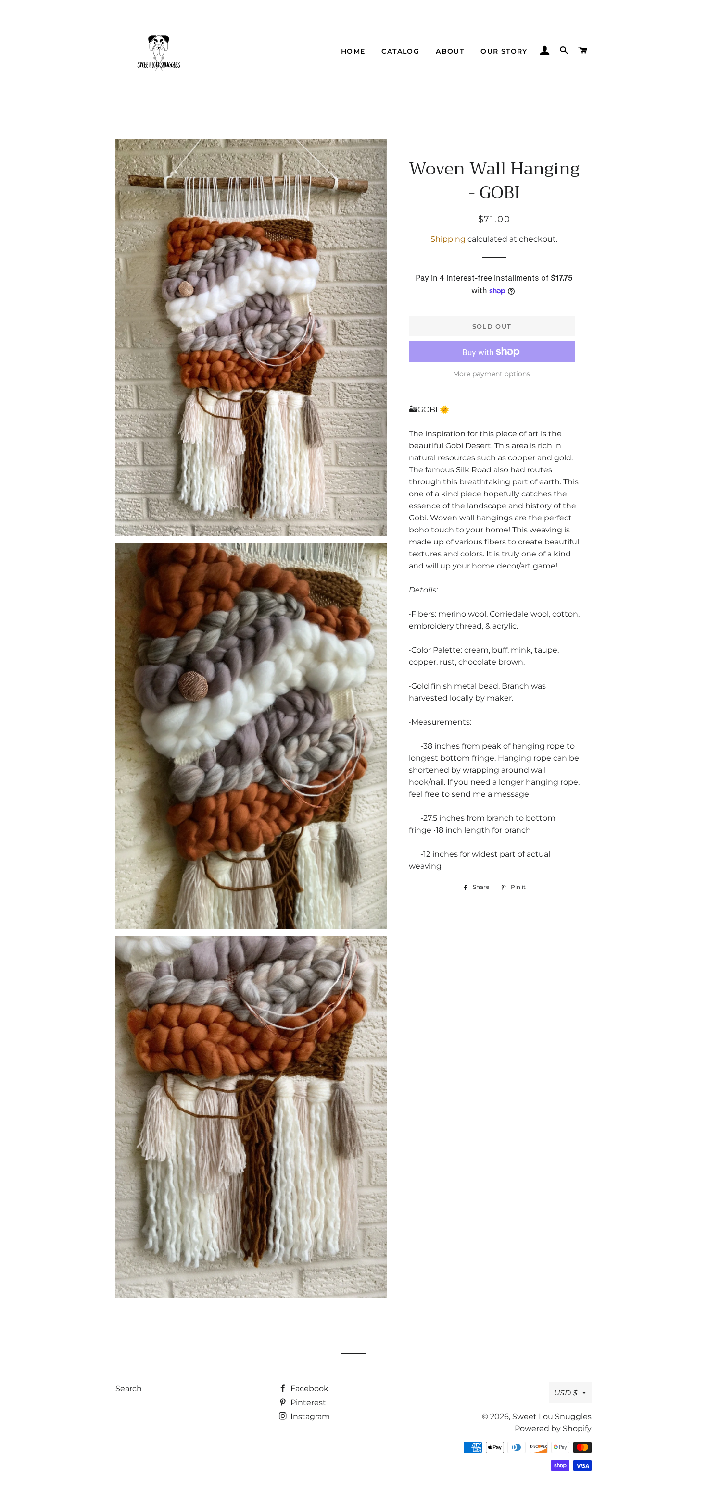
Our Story (504, 51)
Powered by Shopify (553, 1428)
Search (128, 1388)
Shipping (448, 239)
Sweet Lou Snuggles (552, 1416)
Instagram (309, 1416)
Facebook (308, 1388)
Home (353, 51)
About (450, 51)
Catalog (400, 51)
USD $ (566, 1392)
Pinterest (307, 1402)
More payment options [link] (491, 374)
